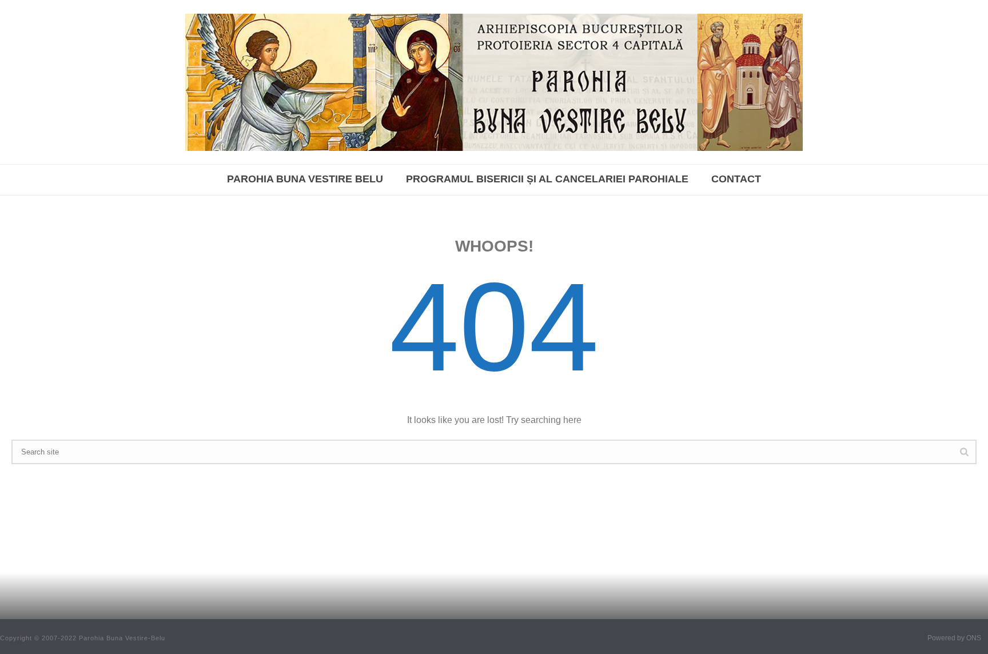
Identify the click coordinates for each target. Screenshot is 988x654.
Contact (736, 179)
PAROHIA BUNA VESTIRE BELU (305, 179)
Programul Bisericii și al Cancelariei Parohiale (547, 179)
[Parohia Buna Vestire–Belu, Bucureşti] (494, 82)
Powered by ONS (954, 638)
